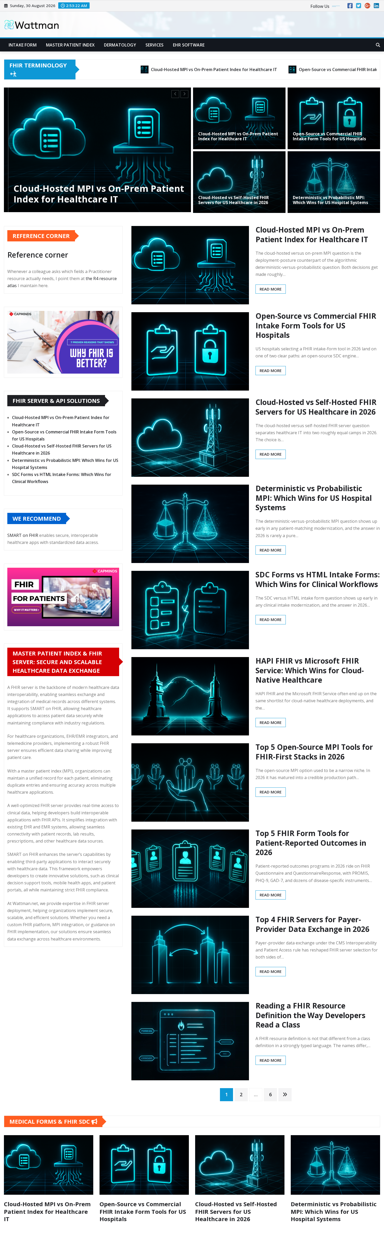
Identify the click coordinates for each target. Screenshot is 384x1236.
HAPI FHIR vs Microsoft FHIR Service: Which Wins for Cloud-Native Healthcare (309, 670)
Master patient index (70, 45)
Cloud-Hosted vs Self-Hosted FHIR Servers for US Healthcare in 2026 (233, 200)
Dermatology (120, 45)
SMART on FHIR (22, 535)
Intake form (23, 45)
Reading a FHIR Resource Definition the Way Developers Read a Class (310, 1015)
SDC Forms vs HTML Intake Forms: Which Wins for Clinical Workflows (317, 579)
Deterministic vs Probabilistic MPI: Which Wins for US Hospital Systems (330, 200)
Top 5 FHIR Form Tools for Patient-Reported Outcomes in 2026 (310, 842)
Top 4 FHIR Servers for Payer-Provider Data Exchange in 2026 (312, 924)
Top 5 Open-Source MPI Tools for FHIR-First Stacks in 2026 (314, 751)
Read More (271, 289)
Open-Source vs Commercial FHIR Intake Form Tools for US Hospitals (329, 136)
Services (155, 45)
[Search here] (378, 45)
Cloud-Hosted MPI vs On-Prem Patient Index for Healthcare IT (238, 136)
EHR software (189, 45)
